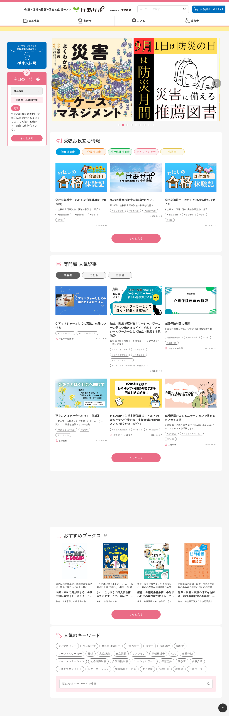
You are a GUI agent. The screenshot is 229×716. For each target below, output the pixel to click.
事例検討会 (158, 653)
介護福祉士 (94, 151)
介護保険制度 (120, 661)
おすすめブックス (82, 535)
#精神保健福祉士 (119, 355)
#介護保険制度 (173, 338)
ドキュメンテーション (71, 661)
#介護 (206, 338)
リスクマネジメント (70, 669)
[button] (119, 125)
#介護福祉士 (139, 355)
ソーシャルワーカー (70, 653)
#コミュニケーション (191, 434)
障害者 (120, 275)
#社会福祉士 (63, 215)
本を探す (205, 9)
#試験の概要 (150, 211)
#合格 (92, 215)
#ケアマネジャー (65, 333)
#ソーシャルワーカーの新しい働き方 (128, 366)
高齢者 (68, 275)
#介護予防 (171, 343)
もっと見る (26, 138)
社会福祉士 (68, 151)
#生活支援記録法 (119, 430)
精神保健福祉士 (120, 151)
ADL (173, 653)
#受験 (60, 220)
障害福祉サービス (125, 669)
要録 (90, 653)
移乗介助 (187, 653)
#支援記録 (153, 430)
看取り (179, 669)
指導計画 (164, 669)
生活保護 (147, 669)
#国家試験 (134, 211)
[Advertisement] (27, 203)
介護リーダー (197, 669)
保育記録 (166, 661)
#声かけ (170, 439)
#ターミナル (63, 435)
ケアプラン (139, 653)
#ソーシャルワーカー (121, 360)
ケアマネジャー (146, 151)
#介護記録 (138, 430)
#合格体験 (79, 215)
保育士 (172, 151)
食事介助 (197, 661)
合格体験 (165, 645)
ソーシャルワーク (144, 661)
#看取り (84, 430)
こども (94, 275)
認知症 (180, 645)
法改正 (182, 661)
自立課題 (121, 653)
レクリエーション (98, 669)
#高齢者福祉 (191, 338)
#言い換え (171, 434)
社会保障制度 (98, 661)
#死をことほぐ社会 (66, 430)
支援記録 (104, 653)
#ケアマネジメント (87, 333)
